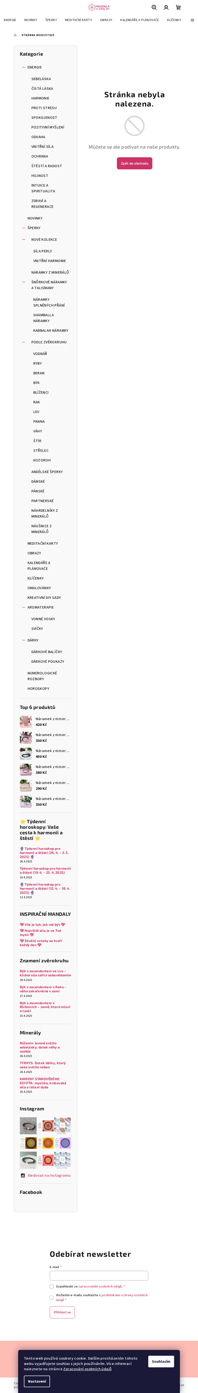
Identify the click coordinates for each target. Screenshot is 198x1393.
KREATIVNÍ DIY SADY (44, 597)
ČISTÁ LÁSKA (42, 88)
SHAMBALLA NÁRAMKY (43, 318)
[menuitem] (10, 20)
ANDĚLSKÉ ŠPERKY (47, 471)
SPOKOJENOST (44, 117)
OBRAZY (34, 553)
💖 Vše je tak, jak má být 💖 (42, 924)
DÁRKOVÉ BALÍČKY (46, 652)
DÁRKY (33, 640)
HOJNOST (40, 175)
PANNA (39, 421)
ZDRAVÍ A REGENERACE (42, 203)
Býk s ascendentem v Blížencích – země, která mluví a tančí (45, 1007)
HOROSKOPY (39, 688)
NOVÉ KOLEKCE (44, 239)
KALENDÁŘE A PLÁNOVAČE (39, 565)
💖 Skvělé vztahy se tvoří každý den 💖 (41, 943)
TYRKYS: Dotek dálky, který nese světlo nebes (43, 1065)
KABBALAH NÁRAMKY (51, 330)
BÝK (36, 382)
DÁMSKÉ (38, 481)
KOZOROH (42, 460)
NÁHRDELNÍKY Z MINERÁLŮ (44, 513)
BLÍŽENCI (41, 392)
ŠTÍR (37, 441)
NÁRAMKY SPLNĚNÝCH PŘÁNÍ (49, 302)
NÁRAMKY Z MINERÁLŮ (50, 272)
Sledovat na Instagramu (49, 1175)
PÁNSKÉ (38, 491)
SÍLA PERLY (42, 251)
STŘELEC (41, 450)
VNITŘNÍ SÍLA (42, 146)
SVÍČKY (37, 628)
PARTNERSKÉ (42, 501)
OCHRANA (39, 156)
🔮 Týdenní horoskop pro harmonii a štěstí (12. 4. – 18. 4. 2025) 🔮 (45, 888)
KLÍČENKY (36, 578)
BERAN (39, 373)
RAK (36, 402)
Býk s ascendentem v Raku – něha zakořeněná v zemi (43, 989)
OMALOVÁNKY (39, 588)
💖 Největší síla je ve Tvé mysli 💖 (40, 933)
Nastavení (37, 1381)
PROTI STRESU (44, 108)
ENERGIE (35, 67)
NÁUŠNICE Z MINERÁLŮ (41, 529)
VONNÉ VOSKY (43, 619)
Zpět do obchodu (134, 163)
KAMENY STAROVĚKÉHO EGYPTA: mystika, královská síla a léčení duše (43, 1083)
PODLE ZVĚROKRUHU (49, 342)
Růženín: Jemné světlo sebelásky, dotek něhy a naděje (40, 1047)
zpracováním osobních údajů (100, 1286)
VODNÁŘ (40, 353)
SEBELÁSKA (41, 79)
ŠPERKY (34, 228)
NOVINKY (35, 218)
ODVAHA (38, 137)
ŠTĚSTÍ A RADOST (46, 166)
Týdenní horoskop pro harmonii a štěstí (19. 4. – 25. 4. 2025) (45, 870)
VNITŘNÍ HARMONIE (49, 261)
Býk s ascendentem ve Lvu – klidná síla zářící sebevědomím (45, 973)
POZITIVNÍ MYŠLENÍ (47, 127)
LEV (36, 411)
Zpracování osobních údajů (87, 1369)
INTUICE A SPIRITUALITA (43, 188)
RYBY (37, 363)
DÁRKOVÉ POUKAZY (47, 661)
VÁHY (37, 431)
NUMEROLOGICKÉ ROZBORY (42, 676)
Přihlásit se (62, 1312)
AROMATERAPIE (41, 607)
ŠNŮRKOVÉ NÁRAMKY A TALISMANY (49, 285)
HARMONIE (40, 98)
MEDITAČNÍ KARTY (43, 543)
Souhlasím (161, 1361)
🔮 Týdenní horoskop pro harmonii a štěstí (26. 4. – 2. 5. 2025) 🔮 (44, 853)
